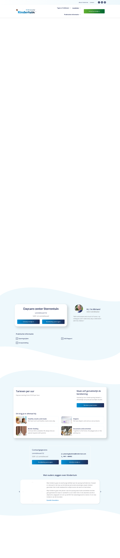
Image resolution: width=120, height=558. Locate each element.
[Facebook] (99, 2)
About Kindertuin (83, 2)
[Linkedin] (101, 2)
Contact (92, 2)
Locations (75, 8)
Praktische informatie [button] (71, 14)
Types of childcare (63, 8)
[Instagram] (104, 2)
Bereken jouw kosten (90, 405)
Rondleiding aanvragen (53, 322)
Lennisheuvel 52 (41, 313)
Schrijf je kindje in (94, 11)
